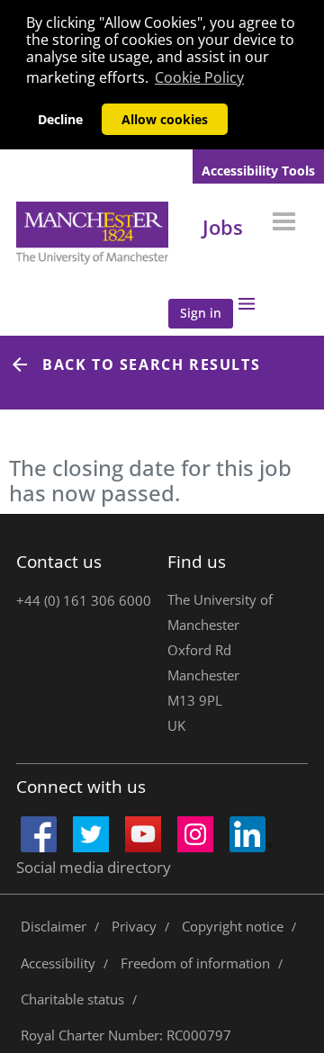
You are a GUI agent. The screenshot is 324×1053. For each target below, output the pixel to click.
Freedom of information (195, 963)
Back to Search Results (151, 364)
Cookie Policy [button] (199, 77)
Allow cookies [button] (165, 119)
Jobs (222, 226)
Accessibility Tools (258, 170)
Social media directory (93, 867)
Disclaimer (53, 926)
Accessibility (58, 963)
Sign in (200, 312)
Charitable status (72, 999)
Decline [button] (60, 119)
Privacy (134, 926)
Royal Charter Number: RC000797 (126, 1035)
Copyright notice (233, 926)
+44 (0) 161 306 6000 (83, 600)
